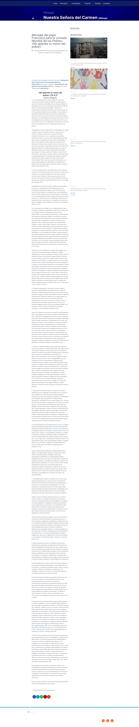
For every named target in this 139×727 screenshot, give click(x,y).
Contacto (106, 3)
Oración (88, 3)
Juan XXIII (55, 426)
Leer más (72, 67)
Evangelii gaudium (39, 625)
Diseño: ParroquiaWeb (109, 724)
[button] (113, 3)
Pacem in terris (57, 424)
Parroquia (63, 3)
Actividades (76, 3)
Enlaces (98, 3)
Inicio (55, 3)
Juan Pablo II (37, 531)
